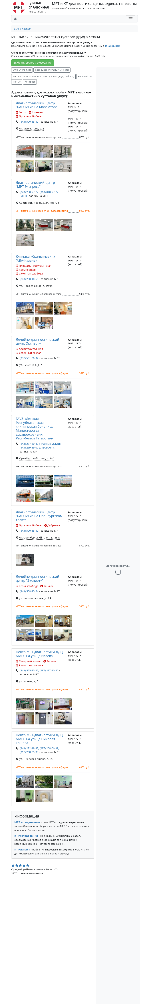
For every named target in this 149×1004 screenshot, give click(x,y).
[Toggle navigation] (130, 18)
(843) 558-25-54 (29, 591)
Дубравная (54, 525)
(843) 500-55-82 (29, 121)
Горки (23, 112)
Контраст (30, 81)
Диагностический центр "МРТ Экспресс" (35, 184)
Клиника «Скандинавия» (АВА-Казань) (35, 258)
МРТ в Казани (22, 28)
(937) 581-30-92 (29, 358)
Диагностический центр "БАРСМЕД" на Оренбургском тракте (39, 516)
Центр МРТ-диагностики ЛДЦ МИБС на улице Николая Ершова (39, 739)
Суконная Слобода (31, 273)
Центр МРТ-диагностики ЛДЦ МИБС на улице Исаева (39, 654)
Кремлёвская (27, 269)
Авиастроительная (31, 349)
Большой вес (85, 76)
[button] (25, 151)
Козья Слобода (28, 586)
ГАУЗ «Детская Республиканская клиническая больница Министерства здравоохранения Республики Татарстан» (34, 428)
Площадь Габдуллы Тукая (35, 265)
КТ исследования (26, 835)
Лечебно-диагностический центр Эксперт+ (37, 341)
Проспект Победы (30, 116)
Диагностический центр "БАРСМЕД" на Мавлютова (36, 105)
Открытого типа (22, 69)
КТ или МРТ (22, 849)
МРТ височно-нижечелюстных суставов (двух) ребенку (43, 76)
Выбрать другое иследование (32, 62)
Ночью (17, 81)
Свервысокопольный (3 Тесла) (52, 69)
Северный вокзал (30, 353)
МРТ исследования (27, 822)
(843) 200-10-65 (29, 279)
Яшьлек (48, 586)
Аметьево (38, 112)
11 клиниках (112, 45)
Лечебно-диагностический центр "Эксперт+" (37, 578)
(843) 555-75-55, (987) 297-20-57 (39, 670)
